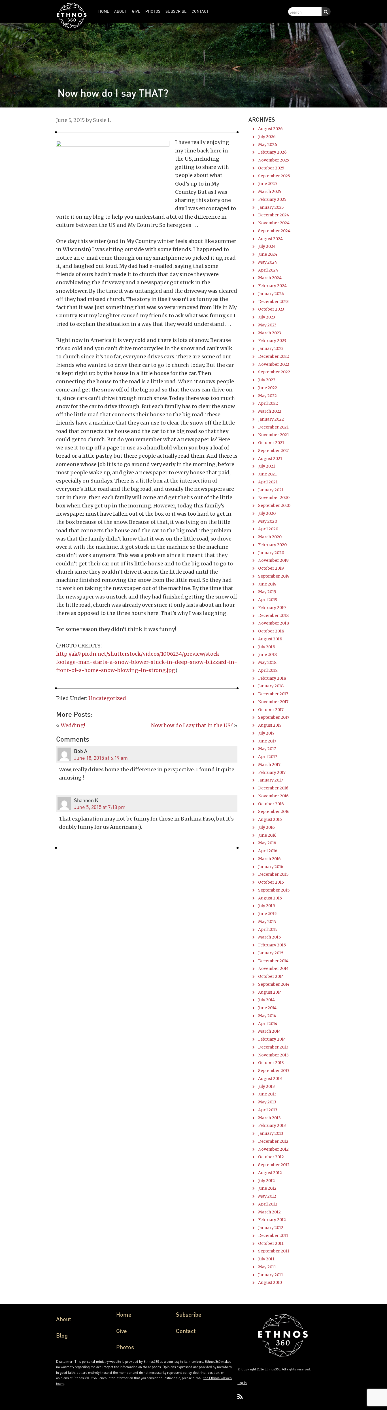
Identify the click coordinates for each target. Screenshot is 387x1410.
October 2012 (271, 1156)
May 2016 (267, 842)
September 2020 (274, 505)
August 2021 (270, 458)
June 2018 (267, 654)
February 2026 (272, 152)
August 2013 (270, 1078)
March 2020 (270, 536)
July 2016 (266, 827)
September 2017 (273, 717)
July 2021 (266, 466)
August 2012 (270, 1172)
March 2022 (269, 411)
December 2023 (273, 301)
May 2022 (267, 395)
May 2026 (267, 144)
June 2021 (267, 474)
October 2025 (271, 168)
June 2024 (267, 254)
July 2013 (266, 1086)
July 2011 (266, 1259)
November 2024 (274, 222)
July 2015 (266, 905)
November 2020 (274, 497)
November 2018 (273, 623)
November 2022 (273, 364)
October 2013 (271, 1062)
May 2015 (267, 921)
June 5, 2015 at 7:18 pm (100, 807)
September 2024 (274, 230)
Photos (125, 1347)
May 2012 (267, 1196)
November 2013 (273, 1055)
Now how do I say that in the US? (192, 725)
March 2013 (269, 1117)
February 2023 (272, 340)
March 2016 (269, 858)
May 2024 (267, 262)
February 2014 (272, 1039)
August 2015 (270, 898)
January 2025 (271, 207)
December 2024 (273, 215)
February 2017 (272, 772)
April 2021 (268, 482)
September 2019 (274, 576)
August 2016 (270, 819)
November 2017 (273, 701)
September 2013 (274, 1070)
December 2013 (273, 1047)
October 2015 (271, 882)
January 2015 (271, 952)
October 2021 (271, 442)
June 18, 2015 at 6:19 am (101, 757)
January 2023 (271, 348)
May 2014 (267, 1015)
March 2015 (269, 937)
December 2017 (273, 693)
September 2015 (274, 890)
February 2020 (272, 544)
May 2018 (267, 662)
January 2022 (271, 419)
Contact (186, 1330)
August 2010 (270, 1282)
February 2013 (272, 1125)
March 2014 (269, 1031)
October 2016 (271, 803)
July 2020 (267, 513)
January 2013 (270, 1133)
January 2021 (271, 489)
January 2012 (270, 1227)
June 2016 (267, 835)
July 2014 (266, 999)
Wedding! (73, 725)
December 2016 (273, 788)
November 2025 (273, 160)
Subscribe (188, 1314)
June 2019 (267, 584)
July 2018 (266, 646)
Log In (242, 1383)
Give (121, 1330)
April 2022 (268, 403)
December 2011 (273, 1235)
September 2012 (274, 1164)
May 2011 (267, 1266)
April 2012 (267, 1204)
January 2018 (271, 685)
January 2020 (271, 552)
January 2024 (271, 293)
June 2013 (267, 1094)
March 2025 (269, 191)
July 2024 (267, 246)
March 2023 (269, 332)
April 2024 (268, 270)
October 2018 (271, 631)
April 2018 (268, 670)
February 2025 (272, 199)
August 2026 (270, 128)
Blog (62, 1335)
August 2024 (270, 238)
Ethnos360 (151, 1361)
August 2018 (270, 639)
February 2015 (272, 945)
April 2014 (267, 1023)
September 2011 (273, 1251)
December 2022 (273, 356)
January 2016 (270, 866)
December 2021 (273, 427)
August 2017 (270, 725)
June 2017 (267, 741)
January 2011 (270, 1274)
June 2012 (267, 1188)
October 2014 (271, 976)
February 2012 (272, 1219)
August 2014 (270, 992)
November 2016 (273, 795)
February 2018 (272, 678)
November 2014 (273, 968)
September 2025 (274, 175)
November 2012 (273, 1149)
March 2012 (269, 1212)
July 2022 (266, 379)
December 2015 (273, 874)
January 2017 (270, 780)
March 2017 (269, 764)
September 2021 (274, 450)
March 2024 (270, 277)
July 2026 (267, 136)
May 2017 (267, 748)
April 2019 (267, 599)
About (63, 1319)
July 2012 (266, 1180)
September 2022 (274, 371)
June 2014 (267, 1007)
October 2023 (271, 309)
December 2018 (273, 615)
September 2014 (274, 984)
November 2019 (273, 560)
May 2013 (267, 1102)
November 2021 (273, 434)
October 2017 (271, 709)
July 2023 (266, 317)
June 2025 (267, 183)
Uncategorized (107, 698)
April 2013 (267, 1109)
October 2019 (271, 568)
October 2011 (271, 1243)
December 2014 (273, 960)
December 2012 (273, 1141)
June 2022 (267, 387)
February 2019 (272, 607)
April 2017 (267, 756)
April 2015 (268, 929)
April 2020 (268, 528)
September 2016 (274, 811)
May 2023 (267, 325)
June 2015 (267, 913)
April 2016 (267, 850)
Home (123, 1314)
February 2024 (272, 285)
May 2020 (267, 521)
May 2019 (267, 591)
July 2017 (266, 733)
